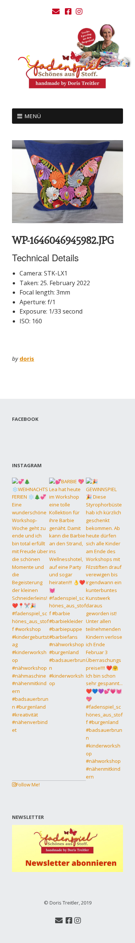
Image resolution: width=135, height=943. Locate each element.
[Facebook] (68, 11)
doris (27, 358)
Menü (32, 116)
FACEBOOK (25, 419)
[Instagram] (79, 11)
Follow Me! (28, 784)
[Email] (56, 11)
